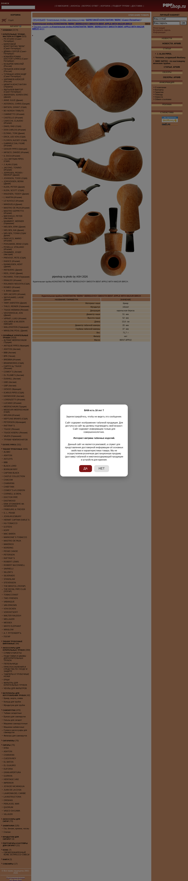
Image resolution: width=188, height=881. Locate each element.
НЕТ (102, 468)
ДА (86, 468)
